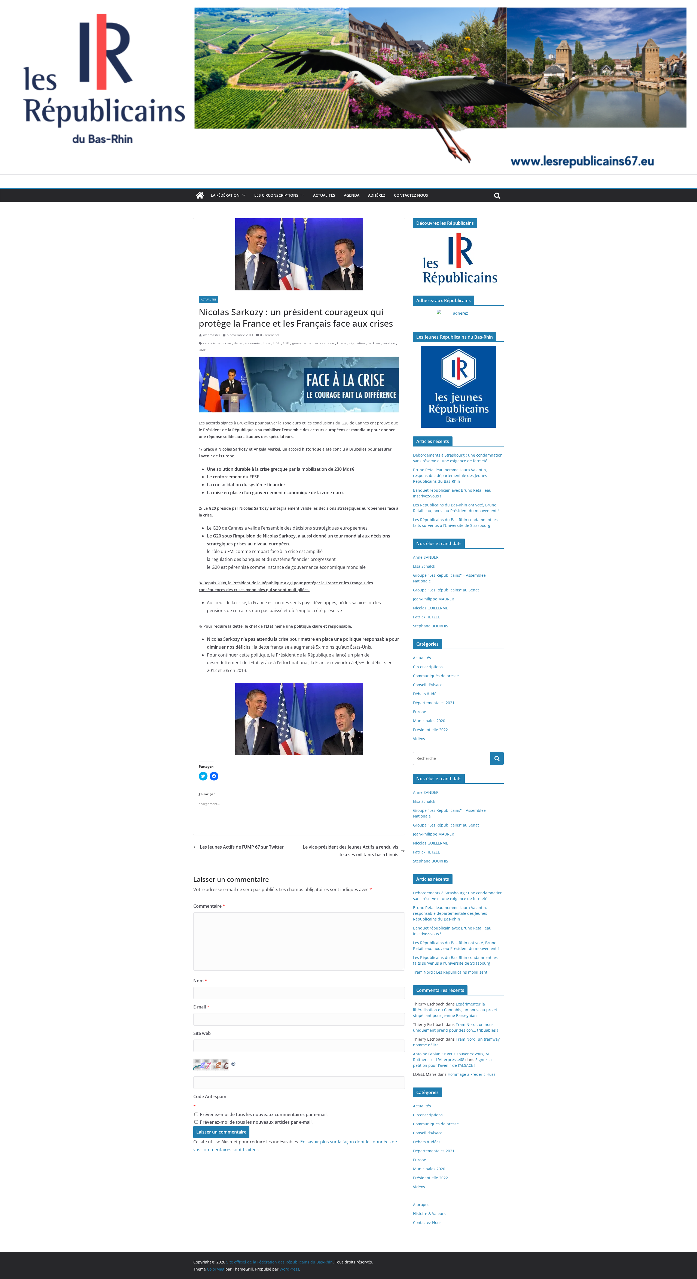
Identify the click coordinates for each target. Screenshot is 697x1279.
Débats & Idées (427, 693)
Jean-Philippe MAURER (433, 598)
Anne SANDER (426, 557)
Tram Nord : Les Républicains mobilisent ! (451, 972)
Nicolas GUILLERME (430, 607)
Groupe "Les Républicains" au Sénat (446, 590)
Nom (200, 981)
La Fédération (225, 195)
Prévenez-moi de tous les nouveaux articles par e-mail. (256, 1122)
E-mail (201, 1007)
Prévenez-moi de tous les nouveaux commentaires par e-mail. (264, 1114)
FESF (276, 343)
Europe (419, 711)
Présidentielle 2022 (430, 729)
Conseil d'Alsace (427, 684)
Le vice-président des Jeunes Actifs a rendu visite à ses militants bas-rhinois (350, 851)
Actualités (324, 195)
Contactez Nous (411, 195)
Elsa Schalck (424, 566)
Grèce (341, 343)
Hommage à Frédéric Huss (472, 1074)
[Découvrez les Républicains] (458, 259)
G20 (286, 343)
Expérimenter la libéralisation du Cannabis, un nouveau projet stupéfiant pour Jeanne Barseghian (455, 1009)
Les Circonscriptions (276, 195)
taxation (389, 343)
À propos (421, 1204)
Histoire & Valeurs (429, 1213)
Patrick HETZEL (426, 616)
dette (238, 343)
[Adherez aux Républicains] (458, 316)
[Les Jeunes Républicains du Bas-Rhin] (458, 387)
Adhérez (376, 195)
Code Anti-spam (209, 1096)
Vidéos (419, 738)
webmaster (211, 335)
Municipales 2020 (429, 720)
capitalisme (212, 343)
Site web (202, 1033)
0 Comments (269, 335)
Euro (266, 343)
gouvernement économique (313, 343)
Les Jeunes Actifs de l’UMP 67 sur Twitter (242, 847)
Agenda (351, 195)
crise (227, 343)
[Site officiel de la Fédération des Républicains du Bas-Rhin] (348, 4)
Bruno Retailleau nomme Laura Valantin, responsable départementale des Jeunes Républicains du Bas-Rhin (450, 475)
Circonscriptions (428, 666)
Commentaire (209, 906)
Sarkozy (374, 343)
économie (252, 343)
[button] (243, 195)
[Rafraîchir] (234, 1062)
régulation (357, 343)
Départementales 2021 (433, 702)
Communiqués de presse (436, 675)
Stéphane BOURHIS (430, 625)
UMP (202, 350)
